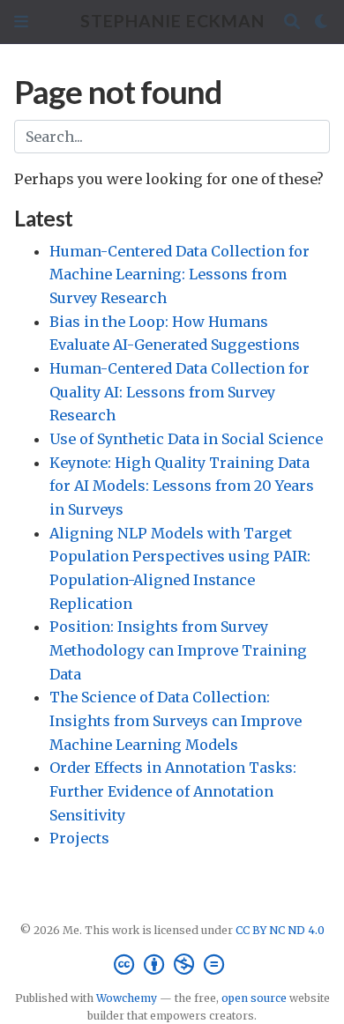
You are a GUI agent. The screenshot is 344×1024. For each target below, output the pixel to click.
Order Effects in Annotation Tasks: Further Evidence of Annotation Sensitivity (172, 791)
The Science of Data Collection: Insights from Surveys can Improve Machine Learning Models (175, 720)
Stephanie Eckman (172, 21)
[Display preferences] (322, 21)
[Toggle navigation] (21, 21)
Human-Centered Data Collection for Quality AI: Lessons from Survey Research (179, 392)
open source (254, 998)
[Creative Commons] (172, 965)
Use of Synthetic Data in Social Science (186, 439)
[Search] (292, 21)
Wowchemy (126, 998)
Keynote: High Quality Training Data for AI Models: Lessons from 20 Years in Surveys (181, 486)
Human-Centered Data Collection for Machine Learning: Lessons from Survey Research (179, 274)
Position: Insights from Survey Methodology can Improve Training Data (178, 650)
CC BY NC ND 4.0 (280, 930)
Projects (79, 838)
